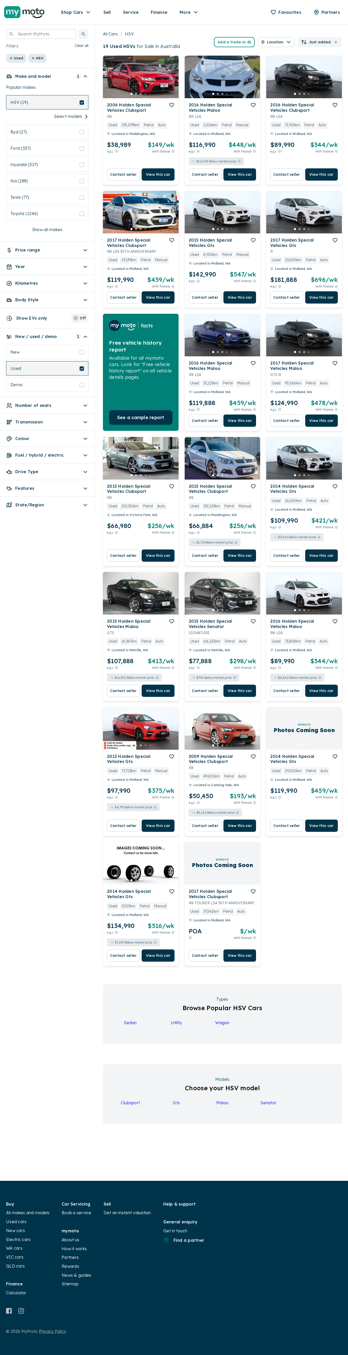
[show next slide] (171, 81)
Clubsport (130, 1102)
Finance (159, 12)
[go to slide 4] (145, 94)
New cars (15, 1230)
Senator (268, 1102)
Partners (70, 1257)
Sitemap (70, 1283)
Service (131, 12)
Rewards (70, 1266)
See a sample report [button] (140, 417)
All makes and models (27, 1212)
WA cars (14, 1248)
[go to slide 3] (140, 94)
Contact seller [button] (123, 174)
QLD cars (15, 1266)
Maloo (222, 1102)
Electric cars (18, 1239)
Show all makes (47, 229)
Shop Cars (72, 12)
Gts (176, 1102)
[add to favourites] (172, 105)
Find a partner (189, 1240)
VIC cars (14, 1257)
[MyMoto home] (24, 12)
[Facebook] (9, 1311)
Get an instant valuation (127, 1212)
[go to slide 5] (150, 94)
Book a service (76, 1212)
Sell (107, 12)
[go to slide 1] (131, 94)
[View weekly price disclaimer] (173, 151)
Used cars (16, 1221)
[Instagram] (21, 1311)
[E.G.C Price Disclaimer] (116, 151)
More (185, 12)
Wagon (222, 1022)
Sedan (130, 1022)
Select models (68, 116)
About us (70, 1239)
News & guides (76, 1275)
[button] (83, 34)
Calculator (16, 1292)
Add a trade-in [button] (232, 42)
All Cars (110, 33)
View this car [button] (158, 174)
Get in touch (175, 1230)
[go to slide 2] (136, 94)
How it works (74, 1248)
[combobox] (41, 34)
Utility (176, 1022)
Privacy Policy (52, 1331)
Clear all (81, 46)
